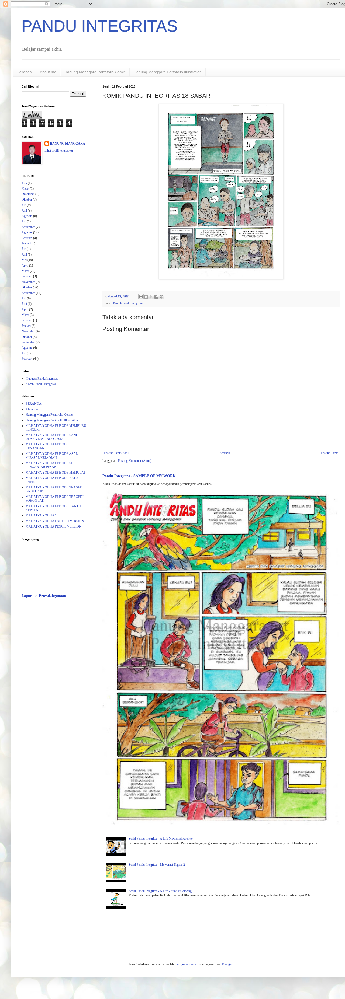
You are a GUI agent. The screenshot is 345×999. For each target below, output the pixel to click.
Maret (25, 188)
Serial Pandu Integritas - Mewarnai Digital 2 (157, 865)
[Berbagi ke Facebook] (156, 296)
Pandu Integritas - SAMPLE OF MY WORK (139, 476)
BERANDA (34, 404)
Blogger (227, 964)
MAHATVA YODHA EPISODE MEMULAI (55, 472)
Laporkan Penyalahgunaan (44, 595)
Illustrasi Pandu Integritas (42, 378)
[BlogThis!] (146, 296)
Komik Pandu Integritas (128, 303)
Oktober (27, 199)
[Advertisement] (54, 687)
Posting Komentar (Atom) (134, 461)
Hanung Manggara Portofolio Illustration (168, 72)
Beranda (24, 72)
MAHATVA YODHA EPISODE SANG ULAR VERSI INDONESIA (52, 437)
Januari (26, 243)
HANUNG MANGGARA (67, 143)
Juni (24, 183)
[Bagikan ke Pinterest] (161, 296)
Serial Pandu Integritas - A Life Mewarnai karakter (161, 838)
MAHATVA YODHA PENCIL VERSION (53, 526)
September (28, 227)
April (25, 265)
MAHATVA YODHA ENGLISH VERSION (55, 521)
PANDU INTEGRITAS (100, 26)
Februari (27, 238)
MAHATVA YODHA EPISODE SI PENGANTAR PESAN (49, 465)
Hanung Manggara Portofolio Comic (95, 72)
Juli (24, 205)
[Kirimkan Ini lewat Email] (141, 296)
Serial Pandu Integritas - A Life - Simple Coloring (160, 891)
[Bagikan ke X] (151, 296)
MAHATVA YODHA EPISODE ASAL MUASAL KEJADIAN (52, 455)
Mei (24, 260)
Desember (28, 194)
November (28, 282)
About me (48, 72)
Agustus (27, 216)
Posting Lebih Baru (116, 453)
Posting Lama (329, 453)
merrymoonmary (185, 964)
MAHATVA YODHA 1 (41, 515)
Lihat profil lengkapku (58, 150)
